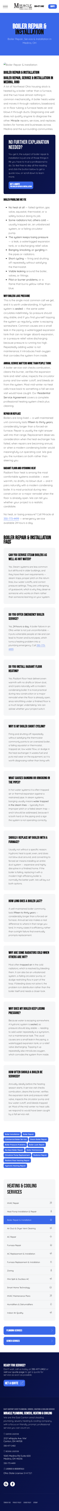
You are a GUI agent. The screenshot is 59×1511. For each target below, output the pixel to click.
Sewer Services (13, 1340)
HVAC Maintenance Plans (18, 1296)
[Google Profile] (6, 1484)
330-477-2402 (39, 6)
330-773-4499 (11, 518)
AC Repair (11, 1237)
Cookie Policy (27, 1503)
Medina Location (12, 1451)
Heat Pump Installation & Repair (22, 1211)
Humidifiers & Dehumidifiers (20, 1304)
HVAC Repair (13, 1203)
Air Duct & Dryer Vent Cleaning (21, 1228)
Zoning (10, 1270)
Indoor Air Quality (15, 1313)
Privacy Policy (17, 1503)
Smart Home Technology (18, 1287)
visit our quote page (14, 1372)
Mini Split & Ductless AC (18, 1279)
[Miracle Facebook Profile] (12, 1484)
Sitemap (35, 1503)
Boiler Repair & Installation (19, 1220)
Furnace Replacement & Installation (23, 1262)
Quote (52, 6)
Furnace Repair (14, 1245)
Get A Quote (21, 185)
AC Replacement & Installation (21, 1253)
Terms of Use (7, 1503)
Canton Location (12, 1434)
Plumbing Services (14, 1330)
